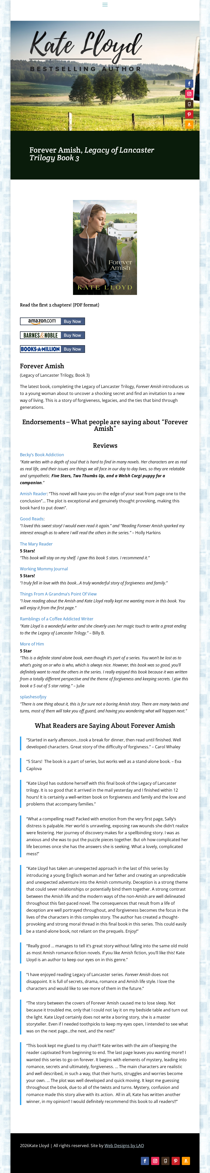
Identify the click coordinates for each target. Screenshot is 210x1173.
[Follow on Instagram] (189, 94)
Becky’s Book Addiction (42, 455)
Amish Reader (33, 493)
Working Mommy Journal (44, 569)
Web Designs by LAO (124, 1145)
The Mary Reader (36, 544)
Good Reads (32, 519)
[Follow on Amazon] (189, 125)
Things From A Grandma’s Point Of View (58, 594)
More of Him (32, 644)
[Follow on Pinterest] (189, 114)
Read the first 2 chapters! (46, 305)
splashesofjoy (33, 697)
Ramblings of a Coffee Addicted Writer (56, 619)
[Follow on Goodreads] (189, 104)
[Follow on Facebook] (189, 83)
